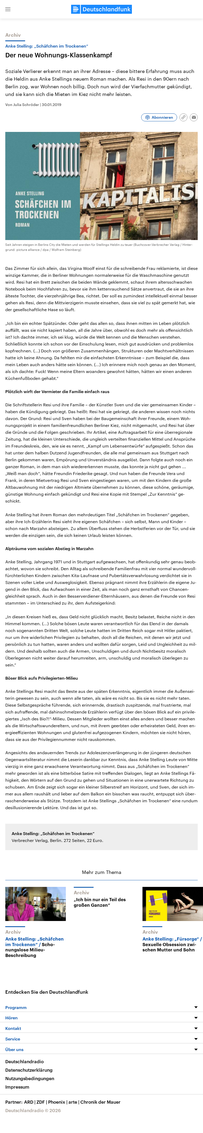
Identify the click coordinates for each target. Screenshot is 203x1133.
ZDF (41, 1101)
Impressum (17, 1086)
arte (73, 1101)
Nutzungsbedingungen (29, 1078)
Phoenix (57, 1101)
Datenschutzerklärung (29, 1069)
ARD (29, 1101)
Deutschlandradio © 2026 (33, 1110)
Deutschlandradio (24, 1061)
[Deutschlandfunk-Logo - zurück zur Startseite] (101, 9)
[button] (8, 9)
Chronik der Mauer (100, 1101)
